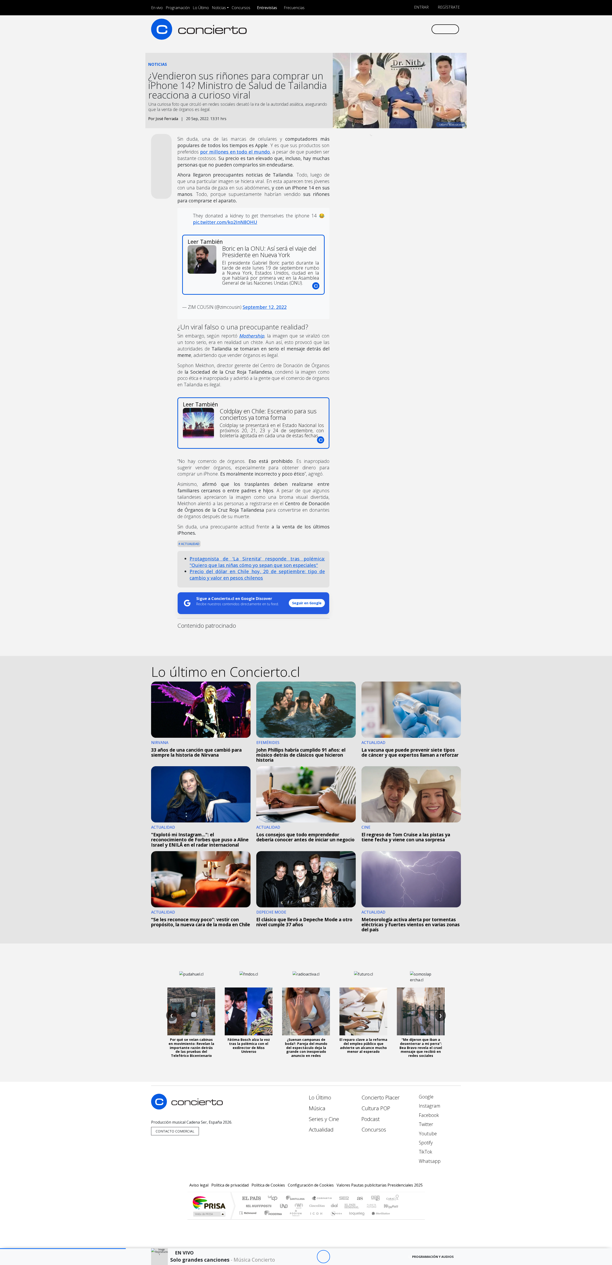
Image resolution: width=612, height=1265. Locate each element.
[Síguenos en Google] (372, 29)
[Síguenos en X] (395, 29)
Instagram (429, 1106)
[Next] (349, 1256)
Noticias (219, 7)
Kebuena (393, 1206)
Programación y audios (432, 1256)
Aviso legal (198, 1185)
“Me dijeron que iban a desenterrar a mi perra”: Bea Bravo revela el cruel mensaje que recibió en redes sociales (420, 1047)
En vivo (157, 7)
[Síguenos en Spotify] (411, 29)
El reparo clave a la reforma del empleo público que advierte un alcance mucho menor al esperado (363, 1045)
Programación (178, 7)
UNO (284, 1206)
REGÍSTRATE (448, 7)
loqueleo (355, 1219)
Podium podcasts (248, 1212)
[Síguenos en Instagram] (380, 29)
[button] (63, 1248)
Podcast (370, 1119)
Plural (294, 1219)
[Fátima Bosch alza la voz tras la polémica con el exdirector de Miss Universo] (249, 1011)
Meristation (378, 1219)
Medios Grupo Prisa (209, 1214)
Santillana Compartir (322, 1199)
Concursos (241, 7)
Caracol (392, 1199)
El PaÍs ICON (315, 1219)
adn (375, 1199)
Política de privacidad (230, 1185)
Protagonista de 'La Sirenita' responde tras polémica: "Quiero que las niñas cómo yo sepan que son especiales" (257, 561)
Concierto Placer (380, 1097)
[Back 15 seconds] (310, 1256)
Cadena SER (344, 1199)
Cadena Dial (376, 1206)
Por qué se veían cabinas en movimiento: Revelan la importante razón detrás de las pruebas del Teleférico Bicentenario (191, 1047)
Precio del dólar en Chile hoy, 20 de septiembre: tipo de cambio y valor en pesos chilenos (257, 574)
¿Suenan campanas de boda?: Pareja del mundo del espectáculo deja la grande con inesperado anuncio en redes (306, 1047)
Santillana (297, 1199)
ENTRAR (421, 7)
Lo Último (201, 7)
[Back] (297, 1256)
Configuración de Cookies (311, 1185)
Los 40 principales (274, 1199)
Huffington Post (258, 1206)
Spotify (425, 1142)
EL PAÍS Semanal (347, 1206)
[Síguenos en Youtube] (403, 29)
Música (317, 1108)
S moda (334, 1219)
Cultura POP (375, 1108)
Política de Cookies (268, 1185)
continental (334, 1206)
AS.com (359, 1199)
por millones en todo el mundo (235, 152)
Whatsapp (429, 1161)
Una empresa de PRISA (209, 1202)
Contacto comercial (175, 1131)
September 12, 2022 (265, 307)
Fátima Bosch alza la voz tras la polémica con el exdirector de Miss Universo (249, 1045)
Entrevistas (267, 7)
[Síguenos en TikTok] (419, 29)
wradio (298, 1206)
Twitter (425, 1124)
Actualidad (189, 544)
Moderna (271, 1219)
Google (425, 1096)
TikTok (425, 1151)
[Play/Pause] (323, 1256)
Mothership (251, 336)
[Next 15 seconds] (336, 1256)
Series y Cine (324, 1119)
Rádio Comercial (399, 1219)
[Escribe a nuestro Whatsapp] (427, 29)
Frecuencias (294, 7)
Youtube (427, 1133)
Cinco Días (316, 1206)
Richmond (248, 1219)
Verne (361, 1206)
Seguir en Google (307, 603)
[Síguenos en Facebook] (388, 29)
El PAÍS (251, 1199)
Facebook (428, 1115)
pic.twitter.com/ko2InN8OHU (225, 222)
